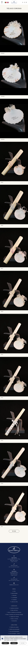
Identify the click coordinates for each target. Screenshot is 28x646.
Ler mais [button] (22, 643)
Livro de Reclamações (14, 631)
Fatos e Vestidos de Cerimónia (14, 612)
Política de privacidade (14, 629)
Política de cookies (14, 627)
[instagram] (26, 2)
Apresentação (14, 593)
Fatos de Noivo (14, 610)
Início (14, 591)
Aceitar (5, 643)
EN (8, 2)
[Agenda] (22, 2)
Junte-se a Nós (14, 601)
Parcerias (14, 595)
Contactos (14, 599)
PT (5, 2)
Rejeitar (14, 643)
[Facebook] (24, 2)
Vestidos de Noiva (14, 608)
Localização (14, 597)
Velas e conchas (14, 618)
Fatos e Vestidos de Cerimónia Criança (14, 614)
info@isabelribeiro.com (14, 584)
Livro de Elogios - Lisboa (14, 633)
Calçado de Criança (14, 616)
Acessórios (14, 620)
